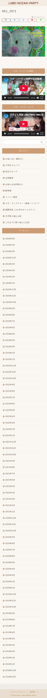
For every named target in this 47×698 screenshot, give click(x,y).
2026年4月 (10, 245)
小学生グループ (12, 165)
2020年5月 (10, 562)
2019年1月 (10, 664)
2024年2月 (10, 277)
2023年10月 (10, 302)
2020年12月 (10, 518)
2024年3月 (10, 270)
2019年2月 (10, 658)
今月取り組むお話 (13, 216)
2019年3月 (10, 651)
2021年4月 (10, 493)
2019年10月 (10, 607)
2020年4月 (10, 569)
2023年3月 (10, 346)
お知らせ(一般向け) (14, 159)
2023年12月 (10, 289)
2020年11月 (10, 524)
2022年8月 (10, 391)
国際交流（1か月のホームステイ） (21, 210)
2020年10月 (10, 531)
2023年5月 (10, 334)
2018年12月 (10, 670)
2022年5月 (10, 410)
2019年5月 (10, 639)
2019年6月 (10, 632)
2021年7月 (10, 473)
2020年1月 (10, 588)
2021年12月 (10, 442)
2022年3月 (10, 423)
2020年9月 (10, 537)
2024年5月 (10, 264)
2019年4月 (10, 645)
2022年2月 (10, 429)
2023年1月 (10, 359)
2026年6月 (10, 239)
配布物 (8, 190)
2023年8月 (10, 315)
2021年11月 (10, 448)
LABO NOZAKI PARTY (23, 3)
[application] (23, 88)
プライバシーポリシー (18, 692)
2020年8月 (10, 543)
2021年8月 (10, 467)
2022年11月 (10, 372)
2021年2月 (10, 505)
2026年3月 (10, 251)
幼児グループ (11, 171)
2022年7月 (10, 397)
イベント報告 (11, 197)
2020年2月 (10, 581)
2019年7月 (10, 626)
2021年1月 (10, 512)
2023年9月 (10, 308)
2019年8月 (10, 619)
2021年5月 (10, 486)
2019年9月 (10, 613)
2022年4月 (10, 416)
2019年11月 (10, 600)
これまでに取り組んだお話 (17, 222)
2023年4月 (10, 340)
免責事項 (32, 692)
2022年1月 (10, 435)
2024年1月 (10, 283)
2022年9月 (10, 385)
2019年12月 (10, 594)
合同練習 (9, 178)
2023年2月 (10, 353)
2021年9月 (10, 461)
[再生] (5, 98)
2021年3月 (10, 499)
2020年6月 (10, 556)
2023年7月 (10, 321)
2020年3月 (10, 575)
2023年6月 (10, 327)
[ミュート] (38, 98)
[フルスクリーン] (42, 98)
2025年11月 (10, 258)
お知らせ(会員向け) (14, 184)
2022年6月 (10, 404)
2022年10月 (10, 378)
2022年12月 (10, 366)
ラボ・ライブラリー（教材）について (22, 203)
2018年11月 (10, 677)
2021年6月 (10, 480)
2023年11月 (10, 296)
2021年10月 (10, 454)
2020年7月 (10, 550)
